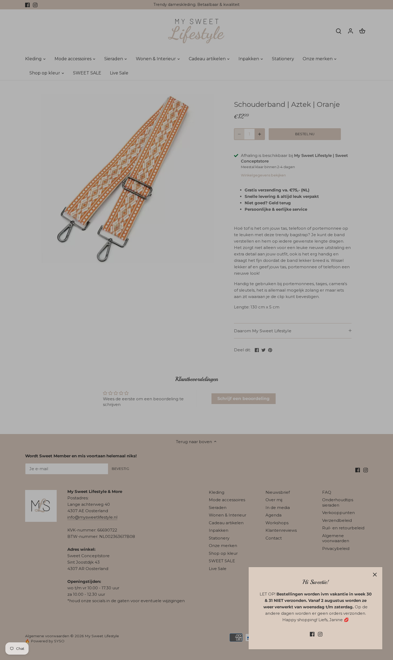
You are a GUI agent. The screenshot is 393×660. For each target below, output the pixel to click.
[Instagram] (320, 634)
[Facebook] (312, 634)
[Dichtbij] (375, 574)
